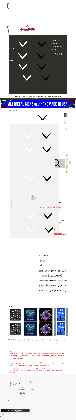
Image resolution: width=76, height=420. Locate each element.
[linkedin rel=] (62, 54)
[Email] (56, 246)
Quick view (15, 321)
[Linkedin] (62, 246)
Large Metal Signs (54, 43)
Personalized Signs (58, 74)
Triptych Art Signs (15, 223)
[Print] (58, 246)
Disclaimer (57, 83)
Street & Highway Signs (17, 206)
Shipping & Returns (58, 77)
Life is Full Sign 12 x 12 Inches (65, 129)
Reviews (48, 250)
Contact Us (61, 80)
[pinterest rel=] (60, 54)
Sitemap (2, 414)
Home (65, 117)
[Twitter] (60, 246)
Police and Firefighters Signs (18, 200)
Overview (42, 250)
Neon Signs (11, 60)
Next (70, 162)
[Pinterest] (64, 246)
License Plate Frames (13, 82)
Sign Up (11, 88)
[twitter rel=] (57, 54)
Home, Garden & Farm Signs (65, 124)
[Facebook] (54, 246)
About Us (56, 80)
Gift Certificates (63, 83)
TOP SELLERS (15, 129)
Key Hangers (53, 49)
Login (9, 88)
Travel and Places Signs (17, 234)
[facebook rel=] (55, 54)
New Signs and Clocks (55, 40)
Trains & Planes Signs (16, 220)
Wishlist (20, 381)
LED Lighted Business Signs (56, 46)
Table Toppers (15, 209)
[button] (65, 115)
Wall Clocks (11, 71)
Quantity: (55, 227)
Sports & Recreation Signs (17, 203)
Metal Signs (11, 48)
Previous (6, 162)
